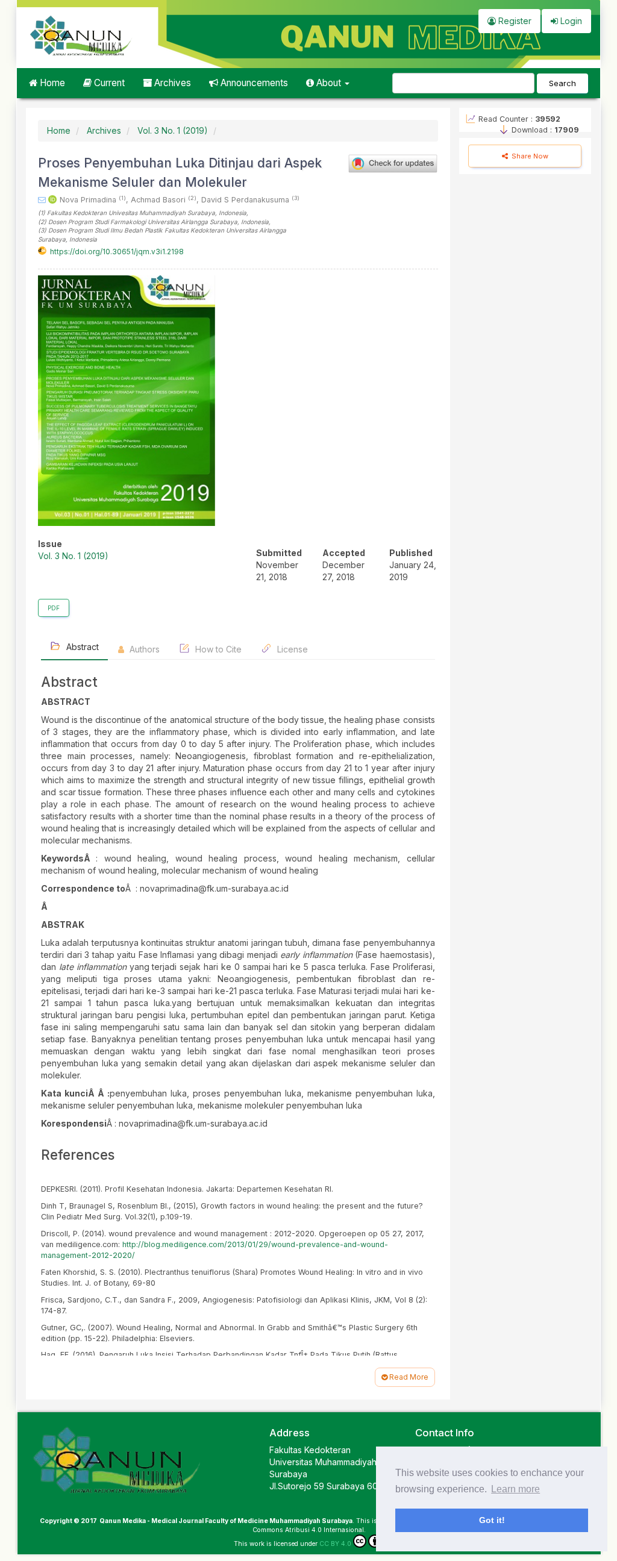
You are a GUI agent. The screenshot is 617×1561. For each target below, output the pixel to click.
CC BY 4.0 (335, 1544)
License (291, 649)
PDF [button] (54, 608)
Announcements (253, 83)
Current (108, 83)
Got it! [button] (492, 1520)
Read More (407, 1376)
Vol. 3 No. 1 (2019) (172, 130)
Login (570, 21)
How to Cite (217, 649)
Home (51, 83)
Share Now (529, 156)
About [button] (328, 83)
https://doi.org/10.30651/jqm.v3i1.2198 (117, 251)
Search (562, 83)
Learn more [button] (515, 1489)
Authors (143, 649)
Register (513, 21)
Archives (171, 83)
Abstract (81, 647)
